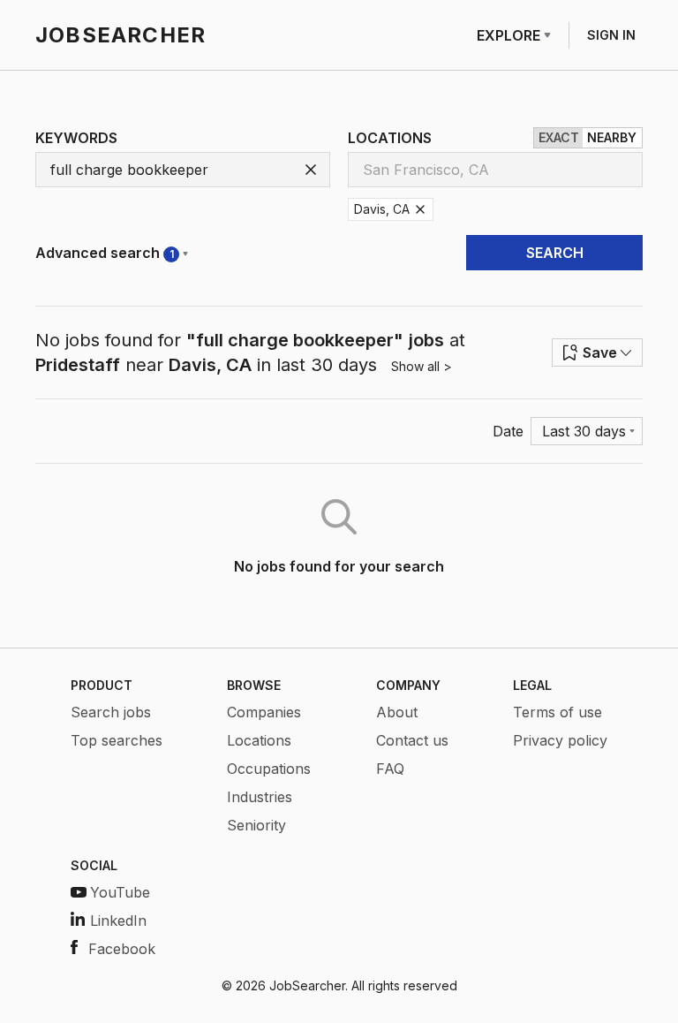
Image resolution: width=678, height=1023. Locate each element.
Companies (264, 712)
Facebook (121, 949)
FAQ (390, 768)
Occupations (269, 768)
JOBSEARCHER (120, 35)
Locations (259, 740)
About (397, 712)
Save (600, 352)
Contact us (412, 740)
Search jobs (111, 712)
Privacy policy (560, 740)
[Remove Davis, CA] (420, 209)
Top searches (116, 740)
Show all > (421, 366)
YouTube (120, 892)
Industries (259, 797)
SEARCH (555, 252)
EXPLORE (508, 35)
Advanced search (104, 252)
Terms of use (557, 712)
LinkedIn (118, 920)
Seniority (256, 825)
